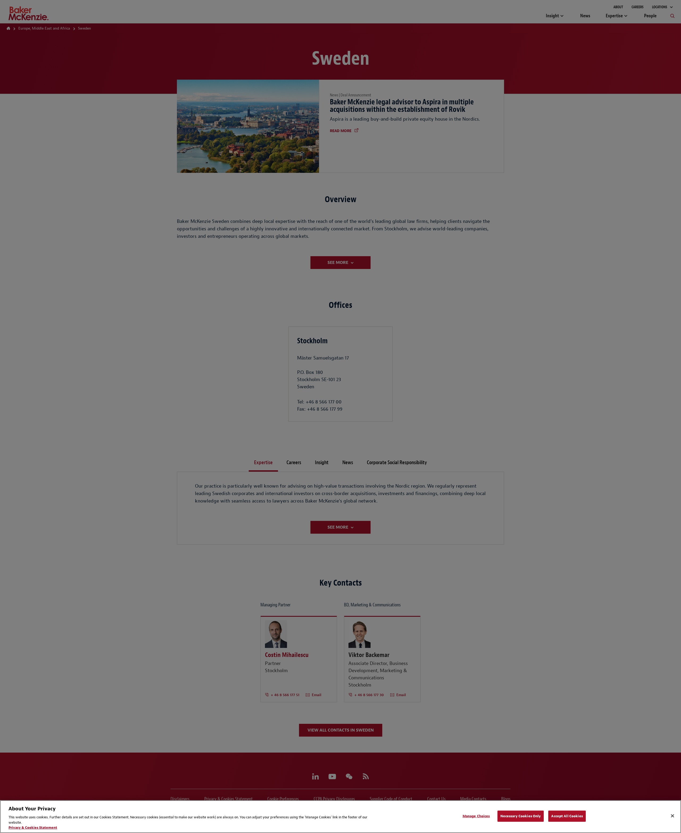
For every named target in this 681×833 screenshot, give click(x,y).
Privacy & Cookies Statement (33, 827)
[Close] (672, 816)
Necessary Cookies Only (520, 816)
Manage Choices (476, 816)
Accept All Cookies (567, 816)
